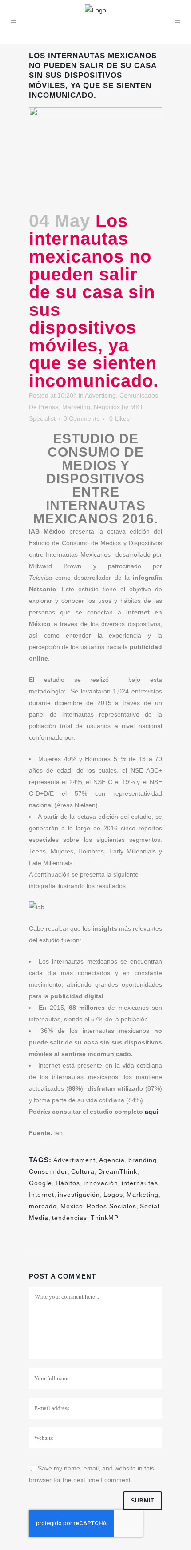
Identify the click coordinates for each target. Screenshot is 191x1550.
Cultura (83, 1171)
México (71, 1206)
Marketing (76, 406)
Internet (41, 1194)
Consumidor (48, 1171)
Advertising (100, 395)
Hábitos (68, 1183)
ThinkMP (105, 1217)
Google (40, 1183)
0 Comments (81, 418)
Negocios (107, 406)
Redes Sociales (111, 1206)
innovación (101, 1183)
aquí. (152, 1111)
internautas (140, 1183)
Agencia (112, 1159)
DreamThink (117, 1171)
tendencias (69, 1217)
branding (142, 1159)
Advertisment (74, 1159)
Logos (113, 1194)
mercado (43, 1206)
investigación (79, 1194)
